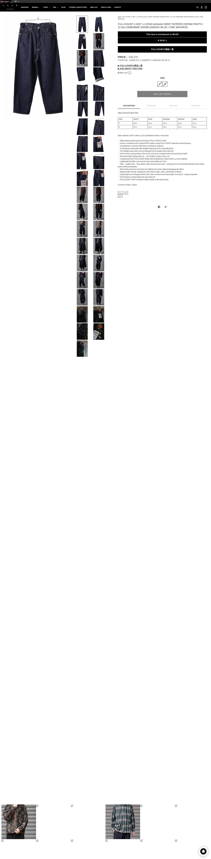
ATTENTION (151, 106)
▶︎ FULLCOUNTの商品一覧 (130, 65)
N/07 (120, 196)
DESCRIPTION (129, 106)
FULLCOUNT (123, 193)
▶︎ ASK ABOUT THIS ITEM (130, 68)
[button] (18, 821)
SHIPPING (173, 106)
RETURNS (195, 106)
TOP (119, 17)
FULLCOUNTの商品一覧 (162, 49)
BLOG (162, 40)
